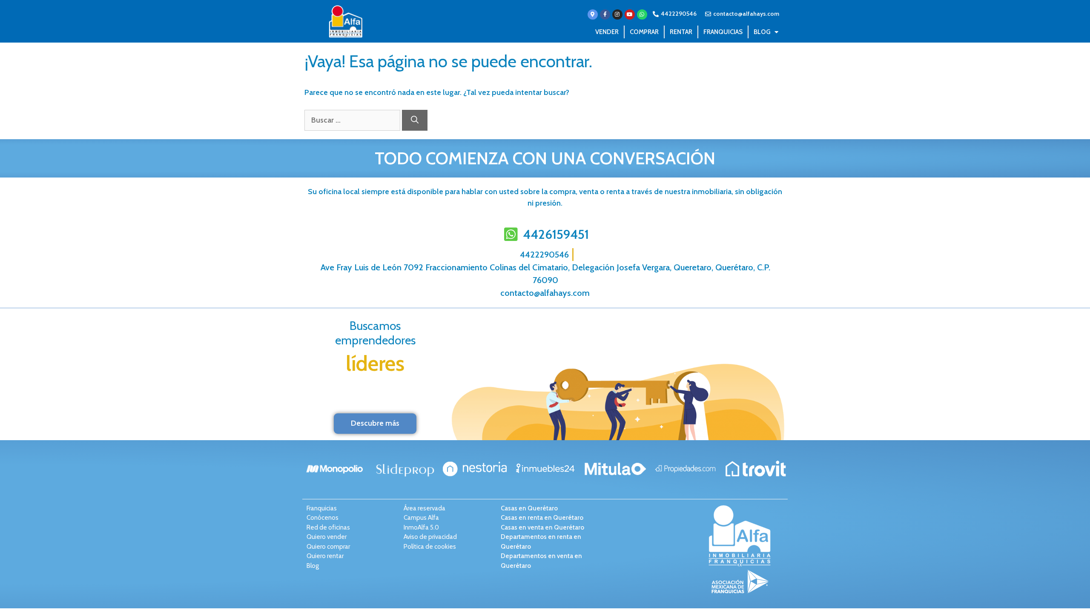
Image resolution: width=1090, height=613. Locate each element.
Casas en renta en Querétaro (542, 517)
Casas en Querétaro (529, 508)
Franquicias (723, 32)
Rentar (681, 32)
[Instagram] (617, 14)
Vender (607, 32)
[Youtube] (630, 14)
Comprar (644, 32)
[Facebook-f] (605, 14)
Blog (762, 32)
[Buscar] (414, 120)
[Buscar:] (353, 120)
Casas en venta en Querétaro (542, 527)
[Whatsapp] (642, 14)
